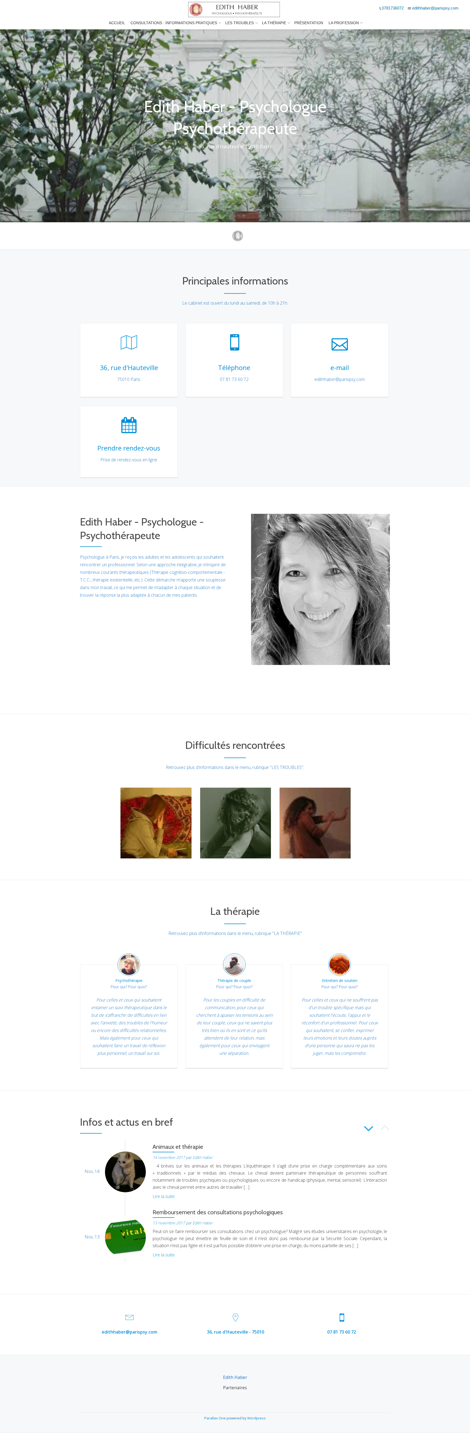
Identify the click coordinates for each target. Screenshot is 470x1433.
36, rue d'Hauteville (129, 367)
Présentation (308, 23)
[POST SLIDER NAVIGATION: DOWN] (368, 1130)
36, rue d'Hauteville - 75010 (235, 1332)
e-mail (339, 367)
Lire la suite (164, 1196)
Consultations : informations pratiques (174, 23)
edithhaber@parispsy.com (129, 1332)
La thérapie (274, 23)
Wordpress (256, 1418)
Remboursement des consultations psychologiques (218, 1212)
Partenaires (235, 1388)
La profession (344, 23)
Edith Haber (203, 1157)
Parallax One (215, 1418)
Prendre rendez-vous (128, 447)
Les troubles (239, 23)
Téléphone (234, 367)
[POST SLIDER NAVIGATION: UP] (384, 1130)
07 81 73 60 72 (341, 1332)
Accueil (117, 23)
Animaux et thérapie (178, 1146)
